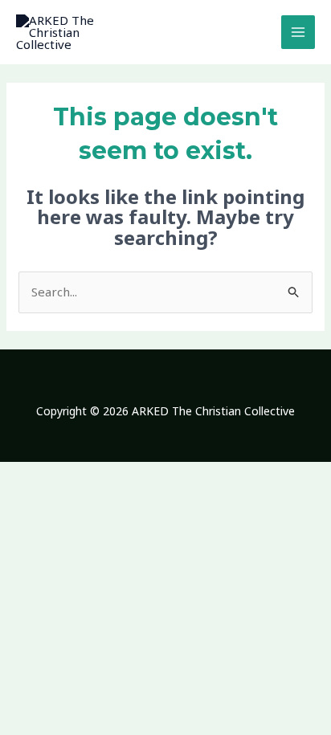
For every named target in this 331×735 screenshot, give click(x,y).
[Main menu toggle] (298, 32)
